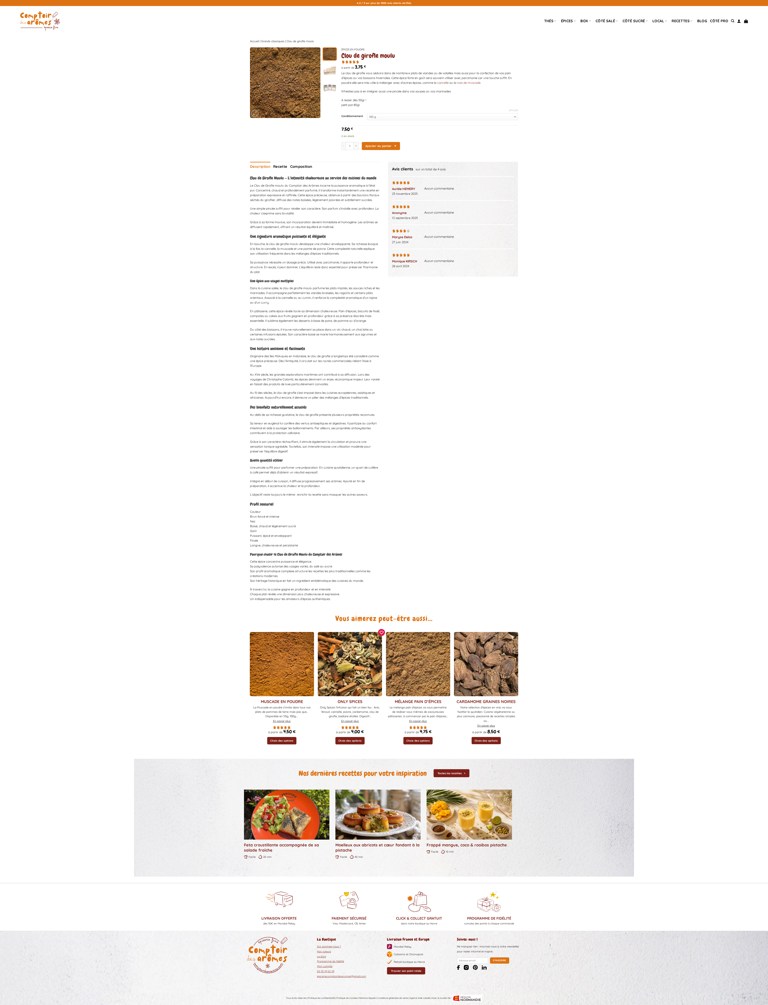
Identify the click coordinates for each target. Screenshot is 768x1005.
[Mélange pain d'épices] (418, 664)
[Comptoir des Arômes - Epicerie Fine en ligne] (40, 21)
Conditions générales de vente (392, 998)
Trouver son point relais (406, 970)
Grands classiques (272, 41)
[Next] (314, 83)
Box (584, 21)
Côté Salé (605, 21)
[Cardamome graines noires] (486, 664)
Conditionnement (352, 116)
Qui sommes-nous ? (329, 946)
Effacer (513, 110)
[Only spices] (350, 664)
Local (658, 21)
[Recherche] (732, 21)
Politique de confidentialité (321, 998)
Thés (548, 21)
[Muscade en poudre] (282, 664)
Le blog (321, 956)
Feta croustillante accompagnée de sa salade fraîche (281, 847)
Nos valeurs (324, 951)
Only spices (350, 701)
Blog (702, 21)
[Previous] (256, 83)
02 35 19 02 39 (325, 971)
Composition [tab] (301, 166)
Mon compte (324, 966)
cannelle (443, 83)
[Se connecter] (739, 21)
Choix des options (281, 740)
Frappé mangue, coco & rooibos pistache (467, 844)
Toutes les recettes (450, 773)
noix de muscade (468, 83)
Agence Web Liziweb (420, 998)
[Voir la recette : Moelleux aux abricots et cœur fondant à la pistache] (378, 815)
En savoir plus (282, 721)
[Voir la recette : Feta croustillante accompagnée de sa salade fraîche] (286, 815)
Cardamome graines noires (486, 701)
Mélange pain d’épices (418, 701)
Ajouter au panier (378, 146)
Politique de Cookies (347, 998)
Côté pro (719, 21)
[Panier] (746, 21)
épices (567, 21)
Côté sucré (634, 21)
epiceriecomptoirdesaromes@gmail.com (341, 976)
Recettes (681, 21)
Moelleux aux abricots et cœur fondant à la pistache (377, 847)
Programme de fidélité (330, 961)
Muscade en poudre (282, 701)
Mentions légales (367, 998)
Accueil (254, 41)
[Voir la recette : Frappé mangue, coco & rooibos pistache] (469, 815)
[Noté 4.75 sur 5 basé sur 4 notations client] (429, 62)
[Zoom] (255, 113)
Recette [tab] (280, 166)
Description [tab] (260, 166)
